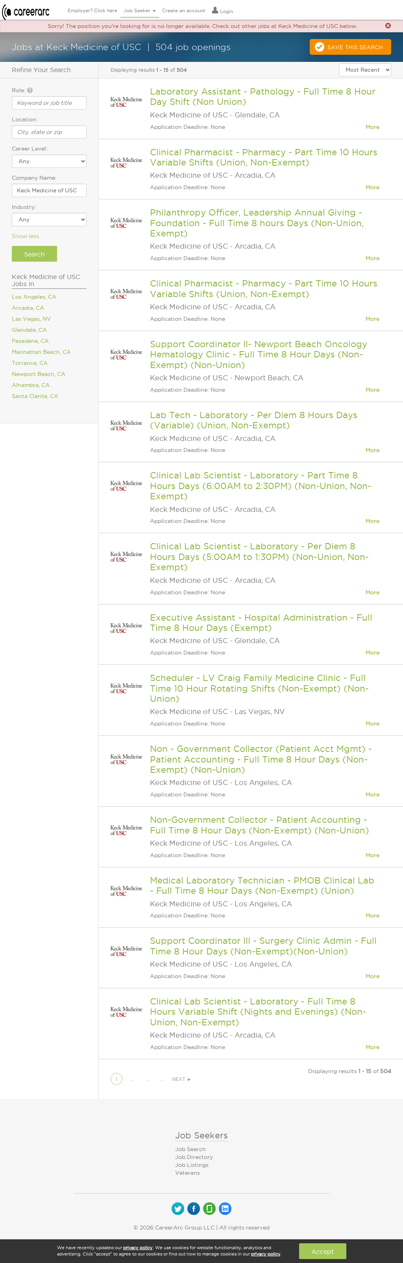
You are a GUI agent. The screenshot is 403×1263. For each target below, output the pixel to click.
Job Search (190, 1149)
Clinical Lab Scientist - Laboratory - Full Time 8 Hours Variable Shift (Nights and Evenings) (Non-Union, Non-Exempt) (258, 1012)
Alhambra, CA (31, 385)
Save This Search (355, 47)
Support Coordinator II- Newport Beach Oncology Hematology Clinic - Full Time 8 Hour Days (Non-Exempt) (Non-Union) (258, 354)
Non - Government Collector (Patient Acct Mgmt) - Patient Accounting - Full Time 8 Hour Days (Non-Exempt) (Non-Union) (261, 759)
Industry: (24, 207)
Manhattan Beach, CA (41, 352)
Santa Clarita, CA (35, 396)
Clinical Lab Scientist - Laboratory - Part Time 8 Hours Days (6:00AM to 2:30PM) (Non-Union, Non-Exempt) (260, 486)
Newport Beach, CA (38, 374)
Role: (19, 90)
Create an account (183, 10)
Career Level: (30, 148)
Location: (25, 119)
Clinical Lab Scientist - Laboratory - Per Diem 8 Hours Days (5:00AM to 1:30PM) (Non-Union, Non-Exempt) (259, 556)
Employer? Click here (92, 10)
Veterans (187, 1173)
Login (225, 11)
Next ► (182, 1079)
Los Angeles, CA (34, 297)
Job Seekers (201, 1135)
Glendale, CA (29, 330)
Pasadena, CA (30, 341)
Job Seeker (138, 10)
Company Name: (34, 178)
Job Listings (192, 1165)
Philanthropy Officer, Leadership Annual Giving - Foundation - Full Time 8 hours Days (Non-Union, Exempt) (257, 223)
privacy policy (138, 1247)
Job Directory (194, 1157)
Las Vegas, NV (31, 319)
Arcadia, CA (28, 308)
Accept (322, 1251)
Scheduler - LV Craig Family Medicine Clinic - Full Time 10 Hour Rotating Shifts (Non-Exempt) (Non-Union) (259, 688)
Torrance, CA (30, 363)
